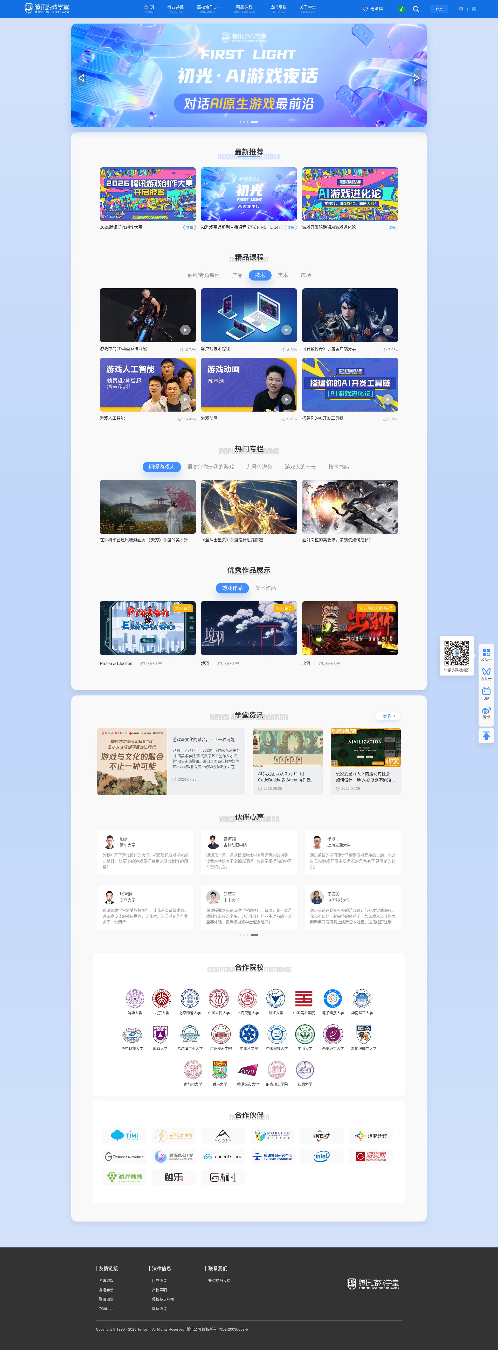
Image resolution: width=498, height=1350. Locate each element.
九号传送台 (259, 467)
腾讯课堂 (106, 1299)
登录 (439, 9)
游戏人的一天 (300, 467)
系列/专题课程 (203, 275)
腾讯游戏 (106, 1281)
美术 (283, 275)
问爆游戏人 (162, 467)
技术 (260, 275)
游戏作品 (232, 588)
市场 (306, 275)
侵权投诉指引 (163, 1299)
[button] (243, 122)
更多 (389, 716)
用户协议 (159, 1281)
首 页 (149, 9)
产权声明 (159, 1290)
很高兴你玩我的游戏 (210, 467)
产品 (237, 275)
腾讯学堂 (106, 1290)
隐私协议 (159, 1308)
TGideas (106, 1308)
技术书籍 (338, 467)
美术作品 (265, 588)
